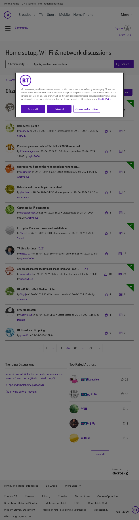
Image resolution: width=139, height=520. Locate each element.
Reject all (59, 109)
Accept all (33, 109)
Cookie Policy (104, 99)
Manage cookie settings (86, 109)
